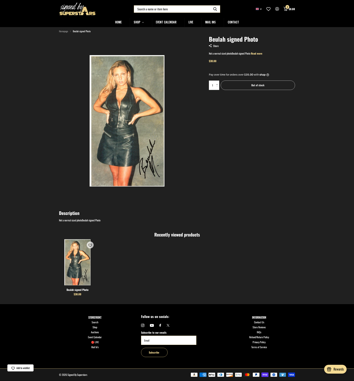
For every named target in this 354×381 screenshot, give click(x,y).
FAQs (259, 332)
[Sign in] (277, 9)
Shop (95, 327)
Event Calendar (95, 337)
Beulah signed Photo (77, 290)
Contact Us (259, 322)
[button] (218, 82)
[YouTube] (152, 325)
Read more (256, 53)
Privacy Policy (259, 342)
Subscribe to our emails (153, 332)
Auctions (95, 332)
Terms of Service (259, 347)
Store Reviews (259, 327)
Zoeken (215, 9)
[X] (168, 325)
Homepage (63, 31)
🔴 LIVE (95, 342)
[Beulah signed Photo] (77, 262)
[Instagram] (142, 325)
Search (95, 322)
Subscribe (154, 352)
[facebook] (160, 325)
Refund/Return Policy (259, 337)
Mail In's (95, 347)
